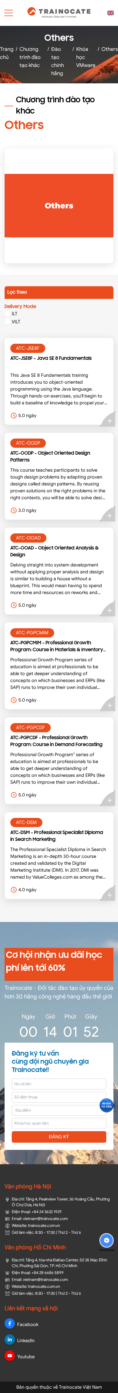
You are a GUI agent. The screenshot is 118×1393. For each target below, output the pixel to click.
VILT (16, 322)
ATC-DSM (26, 822)
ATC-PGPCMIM (32, 633)
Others (109, 49)
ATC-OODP (28, 443)
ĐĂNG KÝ (59, 1137)
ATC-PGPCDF (30, 728)
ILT (14, 314)
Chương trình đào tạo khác (30, 57)
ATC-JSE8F (28, 348)
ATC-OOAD (28, 538)
